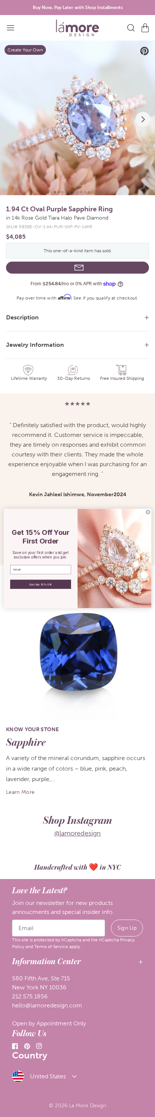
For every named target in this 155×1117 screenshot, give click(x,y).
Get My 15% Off (40, 584)
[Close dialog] (148, 512)
